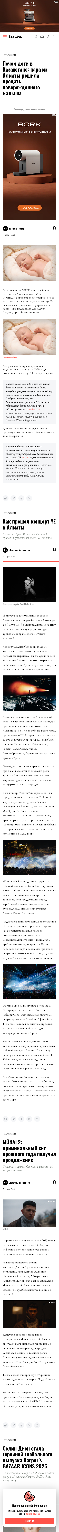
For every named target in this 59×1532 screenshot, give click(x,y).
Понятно (29, 1520)
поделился (34, 409)
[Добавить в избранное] (54, 228)
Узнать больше (33, 1513)
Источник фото (10, 357)
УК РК (25, 457)
